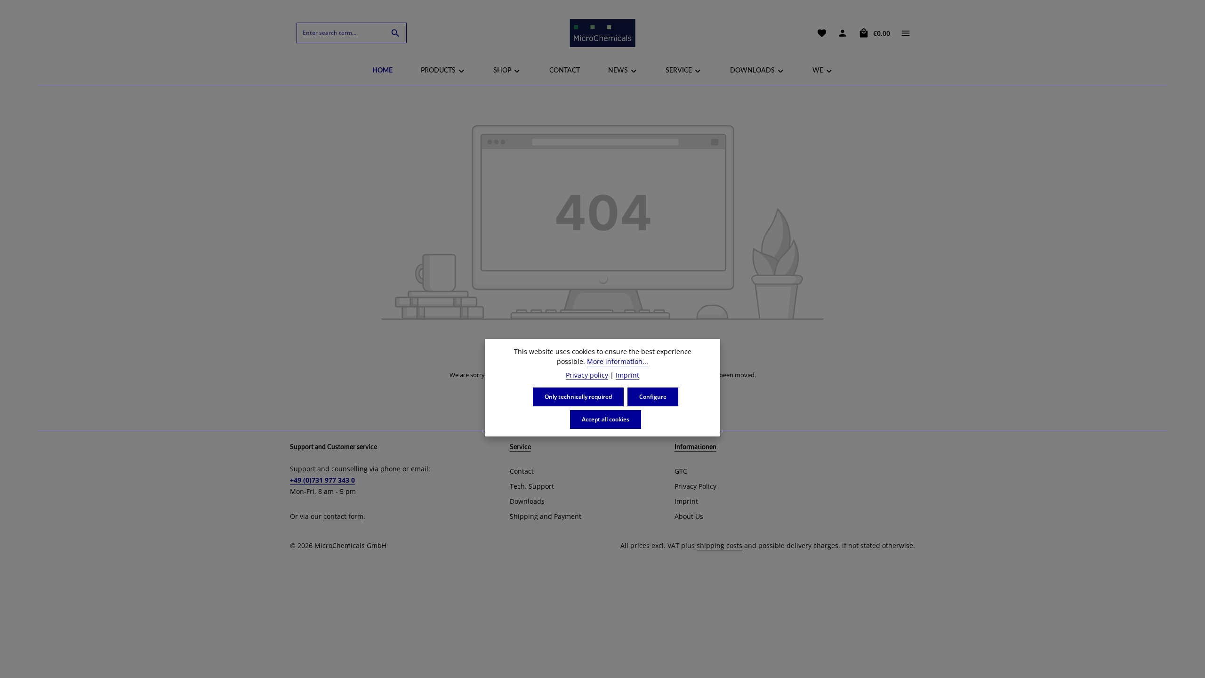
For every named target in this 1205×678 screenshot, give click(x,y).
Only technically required (578, 397)
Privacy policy (587, 375)
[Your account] (842, 33)
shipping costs (719, 545)
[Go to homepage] (602, 33)
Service (520, 447)
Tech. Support (532, 486)
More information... (617, 361)
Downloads (527, 501)
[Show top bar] (905, 33)
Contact (522, 471)
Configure (653, 397)
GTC (681, 471)
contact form (343, 516)
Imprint (686, 501)
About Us (689, 516)
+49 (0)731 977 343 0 (322, 480)
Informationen (695, 447)
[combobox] (341, 33)
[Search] (396, 33)
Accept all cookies (605, 419)
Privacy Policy (695, 486)
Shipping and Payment (545, 516)
